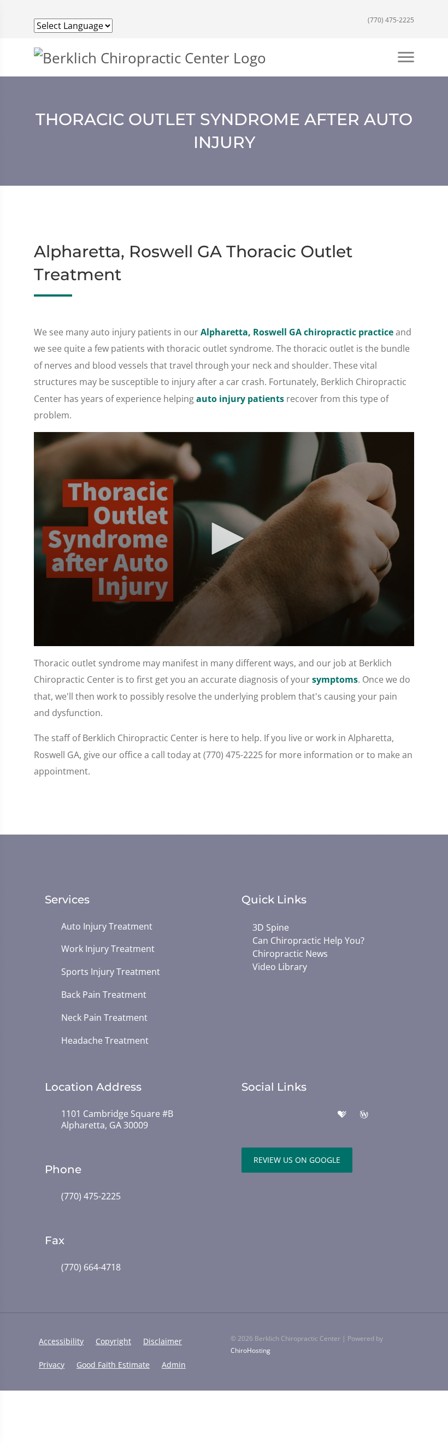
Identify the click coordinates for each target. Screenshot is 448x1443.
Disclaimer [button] (162, 1341)
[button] (224, 538)
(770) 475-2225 (390, 20)
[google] (246, 1114)
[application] (224, 539)
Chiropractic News (290, 954)
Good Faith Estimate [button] (113, 1364)
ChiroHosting (250, 1350)
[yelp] (319, 1114)
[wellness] (363, 1114)
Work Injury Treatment (108, 949)
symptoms (335, 679)
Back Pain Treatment (103, 995)
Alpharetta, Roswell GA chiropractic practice (297, 332)
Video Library (279, 967)
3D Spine (270, 927)
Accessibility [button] (61, 1341)
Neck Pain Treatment (104, 1018)
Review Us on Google (297, 1160)
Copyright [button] (113, 1341)
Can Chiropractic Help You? (308, 941)
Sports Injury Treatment (110, 972)
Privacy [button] (51, 1364)
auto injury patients (240, 399)
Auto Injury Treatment (106, 926)
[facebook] (271, 1114)
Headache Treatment (105, 1040)
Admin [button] (174, 1364)
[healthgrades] (342, 1114)
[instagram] (295, 1114)
